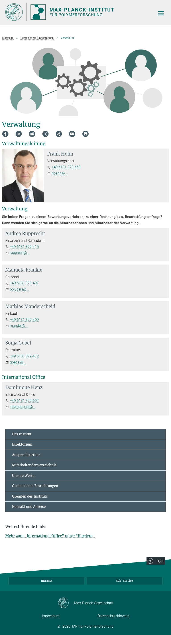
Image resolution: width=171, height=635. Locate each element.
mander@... (19, 326)
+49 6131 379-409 (24, 320)
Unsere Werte (23, 475)
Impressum (50, 616)
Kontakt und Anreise (29, 506)
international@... (23, 407)
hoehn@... (59, 173)
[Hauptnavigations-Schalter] (161, 13)
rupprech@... (20, 253)
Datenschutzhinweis (113, 616)
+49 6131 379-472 (24, 356)
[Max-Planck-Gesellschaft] (66, 603)
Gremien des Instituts (30, 496)
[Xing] (58, 134)
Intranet (46, 580)
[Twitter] (45, 134)
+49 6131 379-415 (24, 247)
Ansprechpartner (26, 455)
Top (159, 561)
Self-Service (124, 580)
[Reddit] (32, 134)
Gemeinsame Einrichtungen (35, 486)
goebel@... (18, 362)
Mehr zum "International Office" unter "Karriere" (50, 535)
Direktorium (22, 444)
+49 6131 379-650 (66, 167)
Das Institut (21, 434)
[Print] (85, 134)
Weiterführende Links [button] (25, 526)
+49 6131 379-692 (24, 400)
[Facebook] (5, 134)
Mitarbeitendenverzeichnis (34, 465)
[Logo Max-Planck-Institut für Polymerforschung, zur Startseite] (77, 12)
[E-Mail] (72, 134)
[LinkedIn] (18, 134)
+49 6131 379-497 (24, 283)
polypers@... (19, 289)
